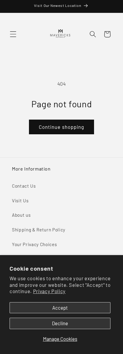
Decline (60, 323)
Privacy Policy (49, 291)
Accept (60, 308)
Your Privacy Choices (34, 244)
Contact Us (24, 186)
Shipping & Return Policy (38, 229)
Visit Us (20, 200)
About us (21, 215)
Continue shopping (61, 127)
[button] (13, 34)
